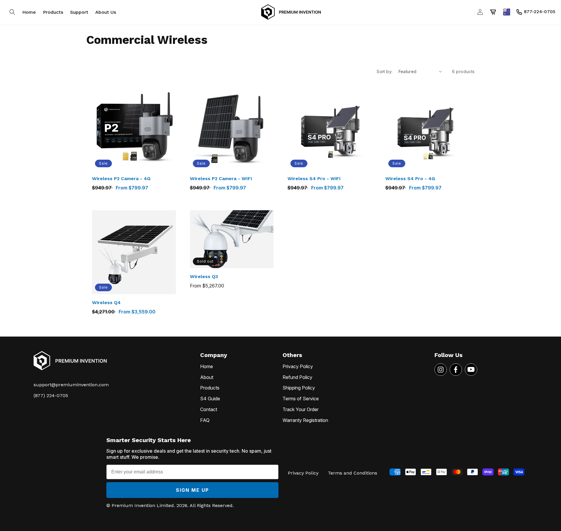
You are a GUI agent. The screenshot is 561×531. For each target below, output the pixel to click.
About (206, 377)
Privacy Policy (298, 366)
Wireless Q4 (106, 302)
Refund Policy (297, 377)
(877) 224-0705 (51, 395)
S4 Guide (210, 398)
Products (209, 388)
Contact (208, 409)
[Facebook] (456, 369)
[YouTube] (471, 369)
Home (206, 366)
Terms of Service (301, 398)
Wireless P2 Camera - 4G (121, 178)
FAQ (204, 420)
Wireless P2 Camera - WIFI (221, 178)
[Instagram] (440, 369)
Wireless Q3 (204, 276)
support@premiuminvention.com (71, 384)
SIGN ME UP (192, 490)
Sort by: (384, 71)
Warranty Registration (305, 420)
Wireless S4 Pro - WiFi (314, 178)
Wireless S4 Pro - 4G (410, 178)
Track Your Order (300, 409)
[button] (12, 12)
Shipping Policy (299, 388)
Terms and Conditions (352, 473)
